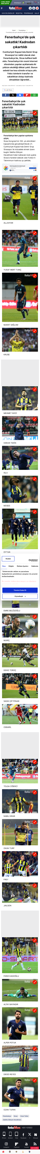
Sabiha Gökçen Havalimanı (12, 1120)
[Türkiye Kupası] (37, 8)
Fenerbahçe (22, 30)
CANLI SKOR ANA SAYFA (5, 2)
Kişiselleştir (19, 596)
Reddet (8, 559)
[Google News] (8, 90)
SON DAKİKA (34, 1148)
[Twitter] (13, 95)
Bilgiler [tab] (11, 566)
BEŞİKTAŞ (19, 13)
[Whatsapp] (34, 95)
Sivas (16, 1116)
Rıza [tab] (4, 566)
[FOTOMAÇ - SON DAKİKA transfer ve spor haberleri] (15, 8)
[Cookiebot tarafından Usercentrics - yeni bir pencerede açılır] (29, 560)
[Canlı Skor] (33, 8)
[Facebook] (5, 95)
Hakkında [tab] (34, 566)
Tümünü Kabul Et (20, 590)
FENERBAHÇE (28, 13)
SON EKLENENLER (8, 13)
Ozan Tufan (24, 1116)
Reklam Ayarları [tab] (22, 566)
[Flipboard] (27, 95)
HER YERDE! (27, 1128)
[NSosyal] (20, 95)
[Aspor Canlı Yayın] (30, 8)
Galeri (14, 30)
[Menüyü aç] (1, 8)
